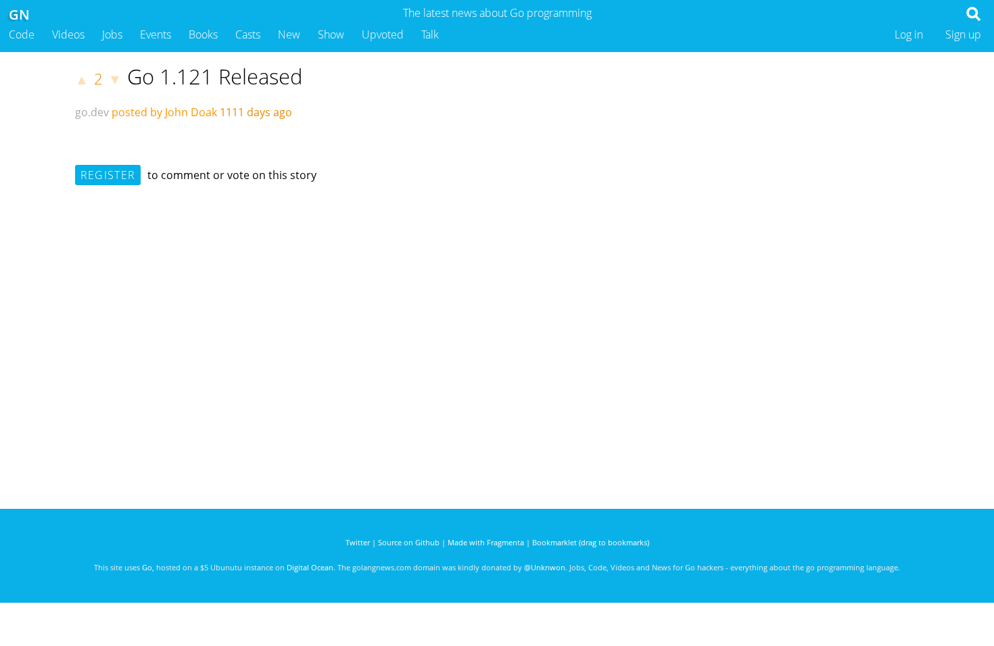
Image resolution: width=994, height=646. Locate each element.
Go (147, 567)
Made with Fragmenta (486, 542)
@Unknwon (544, 567)
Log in (909, 34)
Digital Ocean (310, 567)
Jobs (112, 34)
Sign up (963, 34)
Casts (247, 34)
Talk (430, 34)
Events (155, 34)
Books (203, 34)
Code (21, 34)
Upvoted (383, 34)
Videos (68, 34)
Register (107, 175)
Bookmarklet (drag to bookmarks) (590, 542)
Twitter (358, 542)
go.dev (92, 112)
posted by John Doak (164, 112)
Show (331, 34)
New (289, 34)
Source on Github (409, 542)
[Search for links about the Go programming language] (976, 17)
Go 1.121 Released (214, 76)
